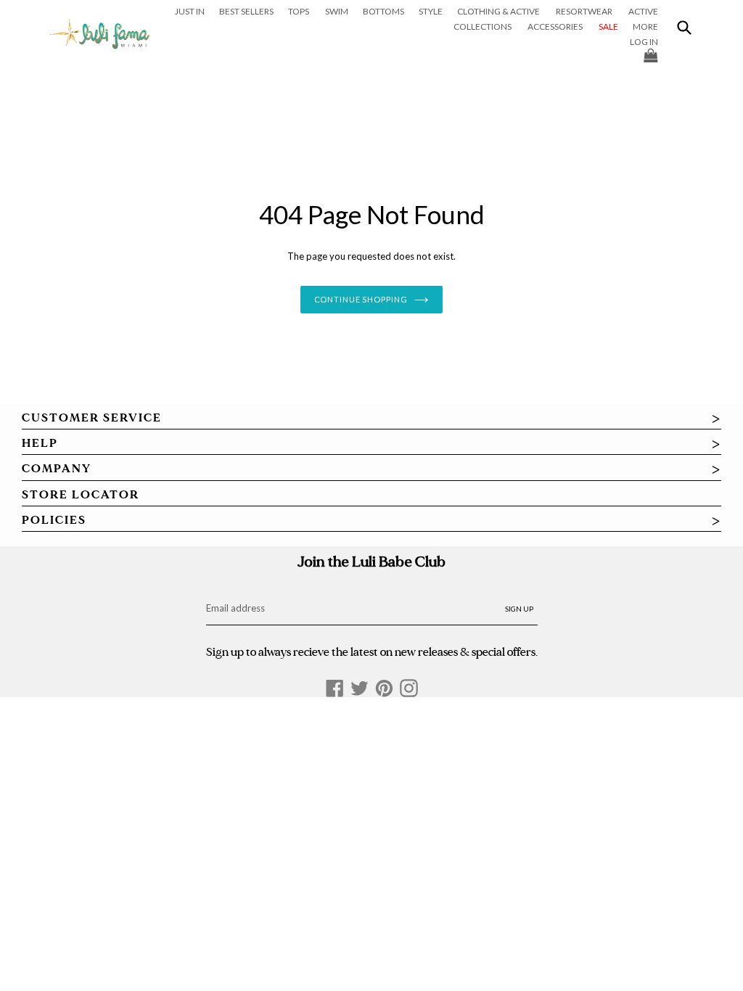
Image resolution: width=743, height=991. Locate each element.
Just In (190, 11)
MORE (645, 26)
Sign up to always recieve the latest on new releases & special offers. (372, 652)
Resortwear (584, 11)
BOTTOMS (383, 11)
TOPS (298, 11)
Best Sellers (246, 11)
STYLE (431, 11)
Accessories (555, 26)
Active (643, 11)
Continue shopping (361, 299)
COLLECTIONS (482, 26)
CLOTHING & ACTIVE (498, 11)
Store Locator (80, 495)
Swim (336, 11)
